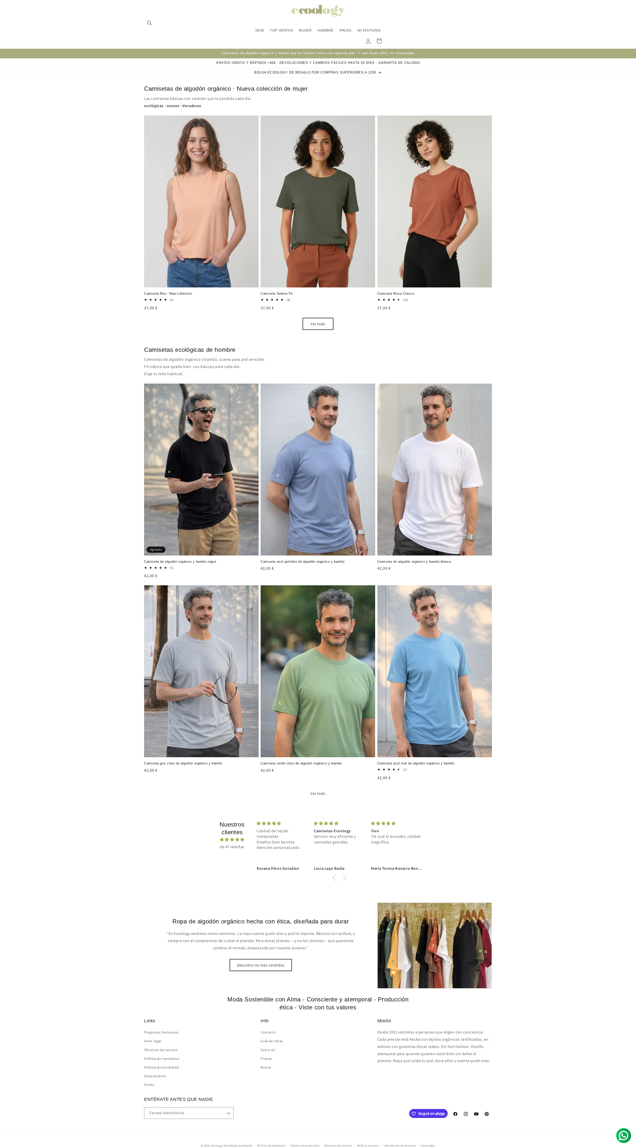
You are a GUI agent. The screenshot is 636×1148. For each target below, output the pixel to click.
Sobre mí (268, 1049)
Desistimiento (155, 1076)
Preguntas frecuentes (161, 1032)
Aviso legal (152, 1041)
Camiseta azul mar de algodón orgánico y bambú (415, 763)
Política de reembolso (162, 1058)
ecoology (217, 1145)
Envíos (149, 1084)
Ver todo (318, 323)
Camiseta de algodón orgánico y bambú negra (180, 561)
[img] (232, 839)
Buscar (266, 1067)
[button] (149, 23)
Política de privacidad (161, 1067)
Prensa (266, 1058)
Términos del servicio (161, 1049)
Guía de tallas (272, 1041)
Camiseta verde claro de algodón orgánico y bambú (301, 763)
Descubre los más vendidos (260, 965)
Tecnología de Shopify (237, 1145)
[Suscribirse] (227, 1113)
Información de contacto (400, 1145)
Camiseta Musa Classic (396, 293)
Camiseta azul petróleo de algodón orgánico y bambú (302, 561)
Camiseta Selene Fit (277, 293)
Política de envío (368, 1145)
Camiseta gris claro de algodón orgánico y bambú (183, 763)
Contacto (268, 1032)
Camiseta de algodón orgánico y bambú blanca (414, 561)
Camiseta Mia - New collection (168, 293)
